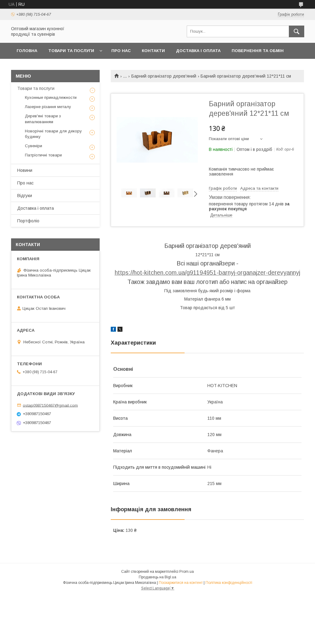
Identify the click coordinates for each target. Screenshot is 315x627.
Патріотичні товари (43, 155)
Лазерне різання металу (48, 106)
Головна (27, 50)
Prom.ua (186, 571)
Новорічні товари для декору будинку (53, 134)
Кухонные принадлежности (51, 97)
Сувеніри (33, 146)
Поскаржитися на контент (181, 582)
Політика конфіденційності (228, 582)
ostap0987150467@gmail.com (50, 405)
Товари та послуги (71, 50)
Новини (24, 170)
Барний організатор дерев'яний (163, 76)
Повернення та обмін (258, 50)
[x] (120, 330)
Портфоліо (28, 220)
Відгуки (24, 195)
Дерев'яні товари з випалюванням (43, 119)
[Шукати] (296, 31)
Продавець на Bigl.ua (157, 577)
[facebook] (113, 330)
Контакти (153, 50)
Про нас (121, 50)
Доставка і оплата (198, 50)
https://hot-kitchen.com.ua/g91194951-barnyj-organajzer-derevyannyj (207, 272)
